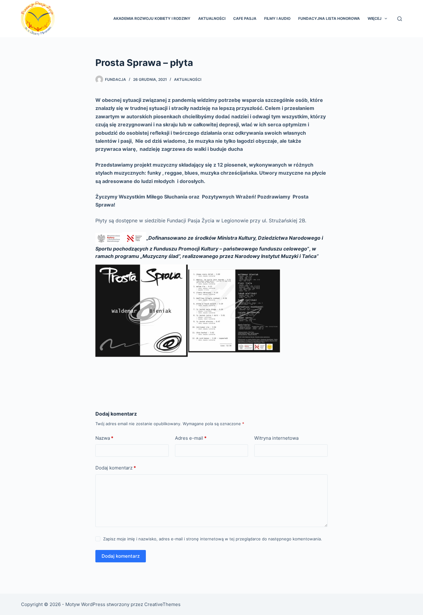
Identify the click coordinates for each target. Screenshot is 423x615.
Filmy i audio (277, 18)
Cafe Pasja (244, 18)
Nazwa (104, 438)
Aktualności (211, 18)
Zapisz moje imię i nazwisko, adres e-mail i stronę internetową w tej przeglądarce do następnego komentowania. (212, 538)
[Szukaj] (399, 18)
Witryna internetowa (276, 438)
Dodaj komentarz (115, 468)
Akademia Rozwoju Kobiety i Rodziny (151, 18)
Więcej (375, 18)
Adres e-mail (191, 438)
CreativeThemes (162, 604)
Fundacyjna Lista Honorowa (329, 18)
